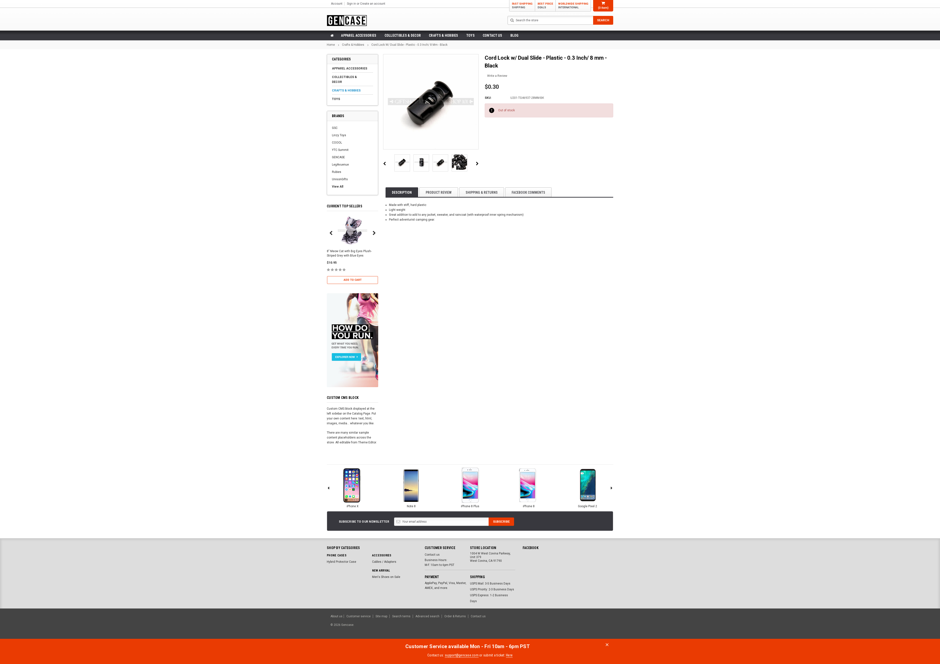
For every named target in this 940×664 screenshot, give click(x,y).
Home (331, 44)
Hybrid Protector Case (341, 561)
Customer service (358, 616)
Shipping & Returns (482, 192)
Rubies (336, 172)
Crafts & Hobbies (443, 35)
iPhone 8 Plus (470, 506)
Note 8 (411, 506)
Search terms (401, 616)
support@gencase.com (462, 655)
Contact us (492, 35)
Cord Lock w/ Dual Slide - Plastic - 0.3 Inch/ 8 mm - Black (409, 44)
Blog (514, 35)
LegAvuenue (340, 164)
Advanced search (427, 616)
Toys (470, 35)
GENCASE (338, 157)
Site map (381, 616)
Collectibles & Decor (403, 35)
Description (402, 192)
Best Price (545, 5)
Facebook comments (528, 192)
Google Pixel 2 (587, 506)
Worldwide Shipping (573, 5)
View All (337, 186)
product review (439, 192)
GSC (335, 128)
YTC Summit (340, 150)
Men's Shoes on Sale (386, 577)
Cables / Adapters (384, 561)
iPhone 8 (529, 506)
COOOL (337, 142)
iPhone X (353, 506)
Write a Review (497, 76)
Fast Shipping (522, 5)
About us (336, 616)
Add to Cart (353, 279)
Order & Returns (455, 616)
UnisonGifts (340, 179)
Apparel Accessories (358, 35)
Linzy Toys (339, 135)
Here (509, 655)
